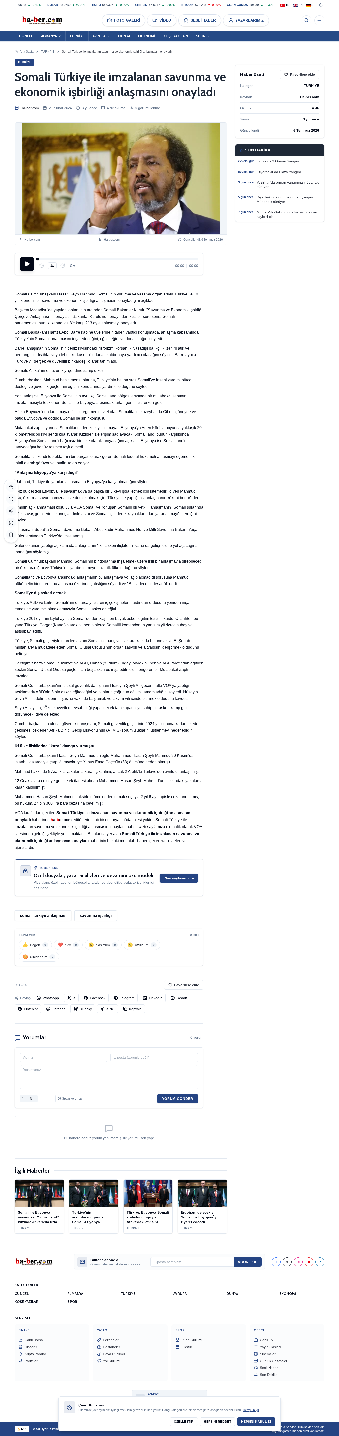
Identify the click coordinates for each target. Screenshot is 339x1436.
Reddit (182, 998)
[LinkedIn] (319, 1261)
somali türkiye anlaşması (43, 915)
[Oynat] (27, 264)
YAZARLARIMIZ (249, 20)
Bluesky (86, 1009)
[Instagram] (298, 1261)
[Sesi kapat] (72, 266)
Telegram (127, 998)
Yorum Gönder (177, 1099)
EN (301, 4)
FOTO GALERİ (127, 20)
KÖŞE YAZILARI (175, 36)
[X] (287, 1261)
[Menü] (319, 20)
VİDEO (165, 20)
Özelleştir (184, 1421)
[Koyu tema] (320, 4)
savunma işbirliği (96, 915)
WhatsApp (51, 998)
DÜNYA (124, 36)
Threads (58, 1009)
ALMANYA (49, 36)
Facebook (97, 998)
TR (288, 4)
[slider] (118, 259)
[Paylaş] (11, 511)
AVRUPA (99, 36)
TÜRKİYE (76, 36)
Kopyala (135, 1009)
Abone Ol (248, 1262)
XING (110, 1009)
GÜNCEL (26, 36)
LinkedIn (155, 998)
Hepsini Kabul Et (256, 1421)
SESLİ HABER (203, 20)
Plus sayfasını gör (179, 878)
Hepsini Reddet (217, 1421)
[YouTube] (309, 1261)
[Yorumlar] (11, 499)
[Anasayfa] (42, 20)
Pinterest (31, 1009)
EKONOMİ (146, 36)
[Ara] (306, 20)
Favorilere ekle (186, 985)
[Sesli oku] (11, 523)
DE (313, 4)
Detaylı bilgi (251, 1410)
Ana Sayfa (27, 51)
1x (52, 265)
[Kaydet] (11, 535)
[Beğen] (11, 487)
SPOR (200, 36)
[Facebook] (276, 1261)
